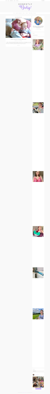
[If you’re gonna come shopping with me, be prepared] (35, 379)
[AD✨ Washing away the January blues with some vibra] (41, 385)
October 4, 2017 (17, 40)
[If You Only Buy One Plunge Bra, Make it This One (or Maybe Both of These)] (38, 44)
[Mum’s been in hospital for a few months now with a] (41, 379)
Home (6, 0)
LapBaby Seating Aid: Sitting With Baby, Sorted (18, 39)
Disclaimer (17, 0)
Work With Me (11, 0)
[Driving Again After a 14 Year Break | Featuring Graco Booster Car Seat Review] (38, 107)
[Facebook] (41, 0)
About (8, 0)
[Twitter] (42, 0)
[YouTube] (43, 0)
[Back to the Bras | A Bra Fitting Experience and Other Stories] (38, 176)
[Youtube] (39, 29)
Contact (14, 0)
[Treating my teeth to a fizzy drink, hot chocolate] (35, 385)
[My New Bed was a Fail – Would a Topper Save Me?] (38, 272)
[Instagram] (40, 29)
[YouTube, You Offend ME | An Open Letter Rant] (38, 231)
